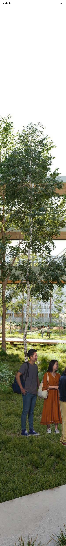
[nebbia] (7, 3)
